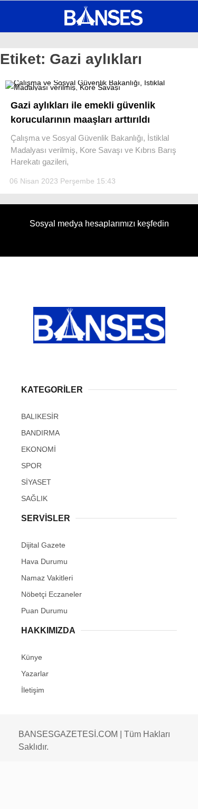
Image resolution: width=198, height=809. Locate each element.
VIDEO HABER (39, 173)
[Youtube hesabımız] (125, 792)
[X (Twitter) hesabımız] (63, 792)
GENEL (28, 87)
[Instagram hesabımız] (94, 792)
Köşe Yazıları (42, 194)
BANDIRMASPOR (44, 152)
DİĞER (26, 216)
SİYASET (30, 130)
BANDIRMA (34, 109)
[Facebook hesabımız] (33, 792)
